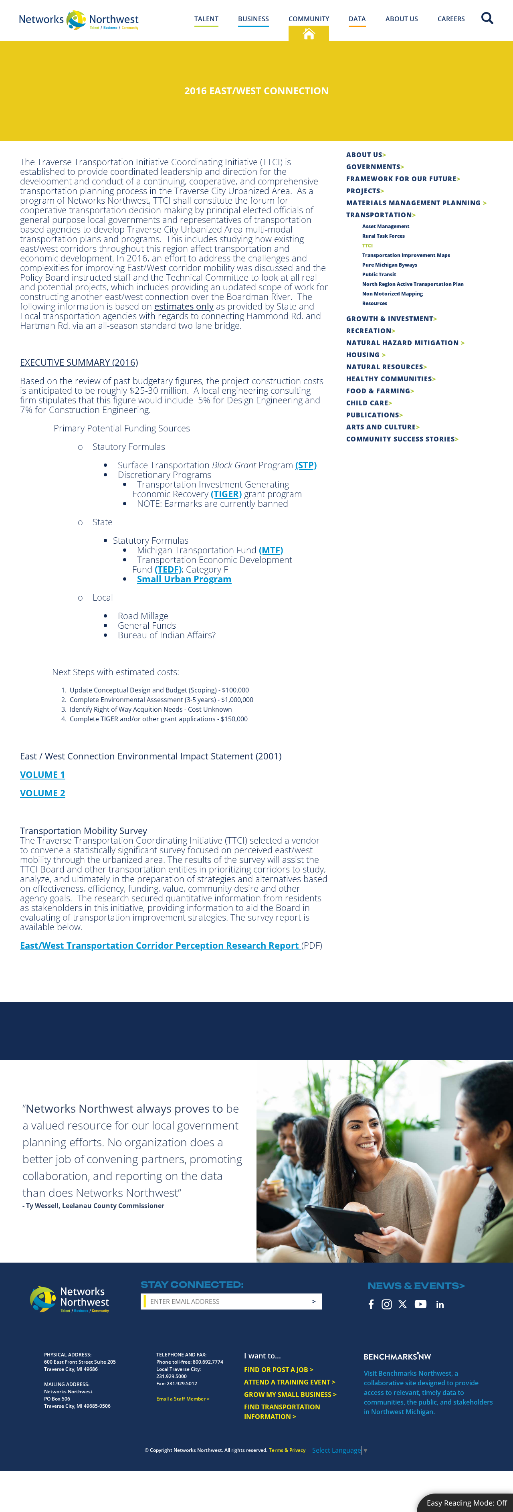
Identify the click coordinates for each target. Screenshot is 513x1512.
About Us (364, 154)
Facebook (371, 1304)
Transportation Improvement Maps (406, 255)
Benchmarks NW (397, 1355)
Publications (372, 415)
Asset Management (386, 226)
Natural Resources (384, 366)
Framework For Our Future (401, 178)
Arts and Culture (381, 427)
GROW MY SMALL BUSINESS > (290, 1394)
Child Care (367, 403)
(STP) (306, 465)
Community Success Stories (400, 439)
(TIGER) (226, 494)
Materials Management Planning (414, 202)
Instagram (387, 1304)
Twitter (402, 1304)
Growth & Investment (389, 318)
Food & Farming (378, 391)
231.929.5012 (182, 1383)
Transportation (379, 215)
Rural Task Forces (383, 236)
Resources (374, 303)
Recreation (369, 330)
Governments (373, 166)
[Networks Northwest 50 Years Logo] (79, 20)
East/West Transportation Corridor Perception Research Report (160, 945)
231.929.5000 (171, 1376)
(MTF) (271, 550)
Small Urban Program (184, 579)
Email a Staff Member (181, 1398)
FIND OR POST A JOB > (278, 1369)
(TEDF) (168, 569)
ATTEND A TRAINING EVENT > (289, 1382)
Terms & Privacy (287, 1450)
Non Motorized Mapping (392, 293)
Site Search (487, 18)
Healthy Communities (389, 378)
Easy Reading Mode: (467, 1503)
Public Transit (379, 274)
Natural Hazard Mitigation (403, 342)
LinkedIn (440, 1304)
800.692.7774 (208, 1361)
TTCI (367, 245)
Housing (364, 354)
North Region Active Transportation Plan (413, 284)
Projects (363, 190)
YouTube (420, 1304)
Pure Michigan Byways (389, 264)
